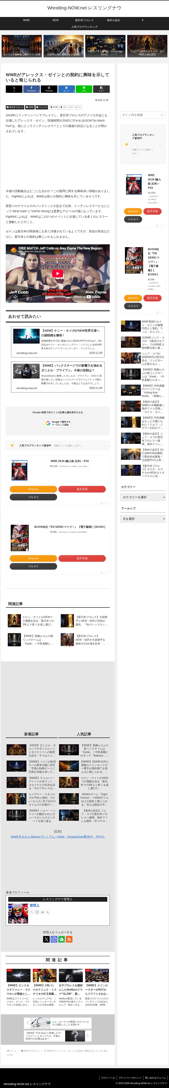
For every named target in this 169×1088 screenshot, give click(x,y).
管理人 (35, 905)
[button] (101, 89)
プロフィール (108, 1077)
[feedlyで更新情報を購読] (42, 912)
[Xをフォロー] (32, 912)
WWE (31, 107)
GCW (55, 107)
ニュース (43, 107)
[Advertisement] (58, 161)
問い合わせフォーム (155, 1077)
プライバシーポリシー (130, 1077)
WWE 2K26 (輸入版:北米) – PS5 (70, 461)
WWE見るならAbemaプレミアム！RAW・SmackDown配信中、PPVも (58, 836)
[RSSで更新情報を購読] (48, 912)
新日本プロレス (16, 107)
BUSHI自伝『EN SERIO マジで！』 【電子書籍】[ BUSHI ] (69, 526)
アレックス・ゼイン (72, 107)
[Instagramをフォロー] (37, 912)
